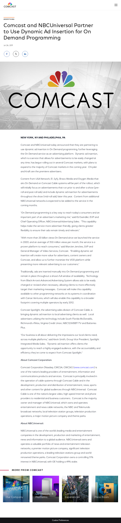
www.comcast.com (84, 367)
